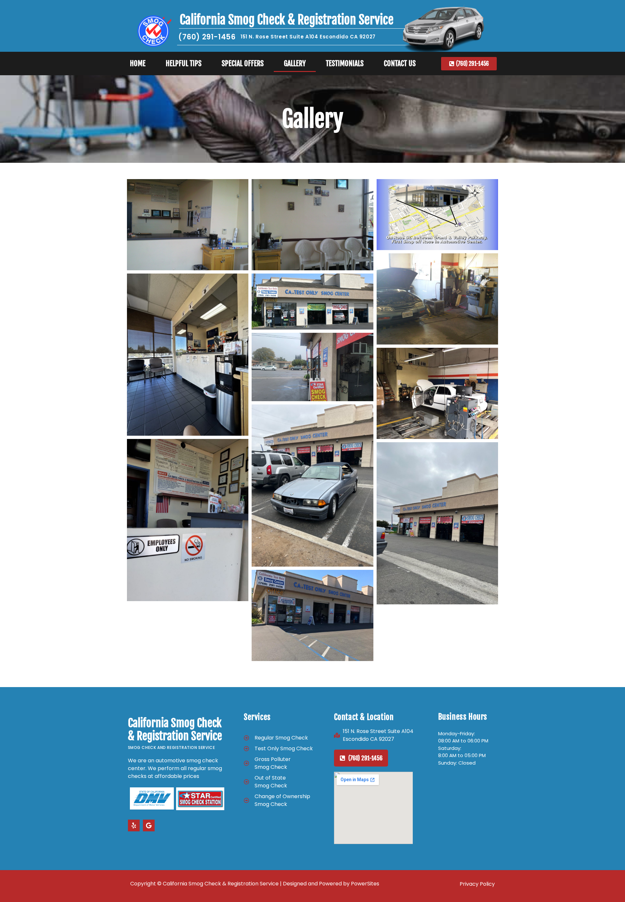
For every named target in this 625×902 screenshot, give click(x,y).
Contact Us (400, 63)
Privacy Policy (477, 884)
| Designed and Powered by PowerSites (329, 883)
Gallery (295, 63)
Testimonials (345, 63)
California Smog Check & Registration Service (287, 19)
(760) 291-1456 (206, 37)
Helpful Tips (183, 63)
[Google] (149, 825)
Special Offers (243, 63)
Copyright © (146, 883)
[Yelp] (134, 825)
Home (138, 63)
